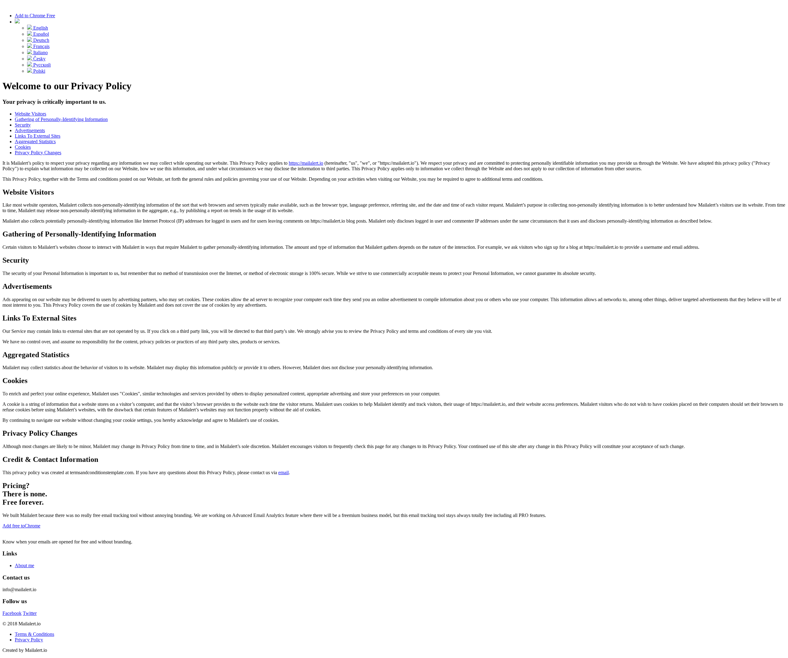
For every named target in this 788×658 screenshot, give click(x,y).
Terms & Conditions (34, 634)
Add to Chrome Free (35, 15)
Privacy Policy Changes (38, 152)
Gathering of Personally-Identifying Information (61, 119)
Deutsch (40, 40)
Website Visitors (30, 113)
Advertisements (30, 130)
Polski (38, 71)
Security (23, 124)
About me (24, 565)
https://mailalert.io (306, 163)
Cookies (23, 147)
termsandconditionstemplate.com (101, 472)
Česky (39, 58)
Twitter (30, 613)
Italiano (40, 52)
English (40, 27)
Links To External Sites (37, 136)
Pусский (41, 64)
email (283, 472)
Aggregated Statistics (35, 141)
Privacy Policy (29, 639)
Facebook (12, 613)
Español (40, 34)
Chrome (21, 525)
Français (41, 46)
